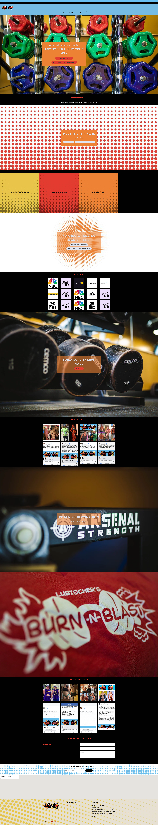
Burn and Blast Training (53, 821)
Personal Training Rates (64, 58)
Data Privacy (70, 805)
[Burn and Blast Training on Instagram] (3, 3)
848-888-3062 (79, 3)
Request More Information (85, 142)
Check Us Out (69, 142)
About (82, 12)
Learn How (79, 368)
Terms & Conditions (72, 808)
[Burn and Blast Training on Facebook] (1, 3)
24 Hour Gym (73, 12)
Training (64, 12)
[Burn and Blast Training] (7, 8)
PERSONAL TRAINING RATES (79, 244)
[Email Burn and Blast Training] (5, 3)
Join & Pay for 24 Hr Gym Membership (64, 62)
